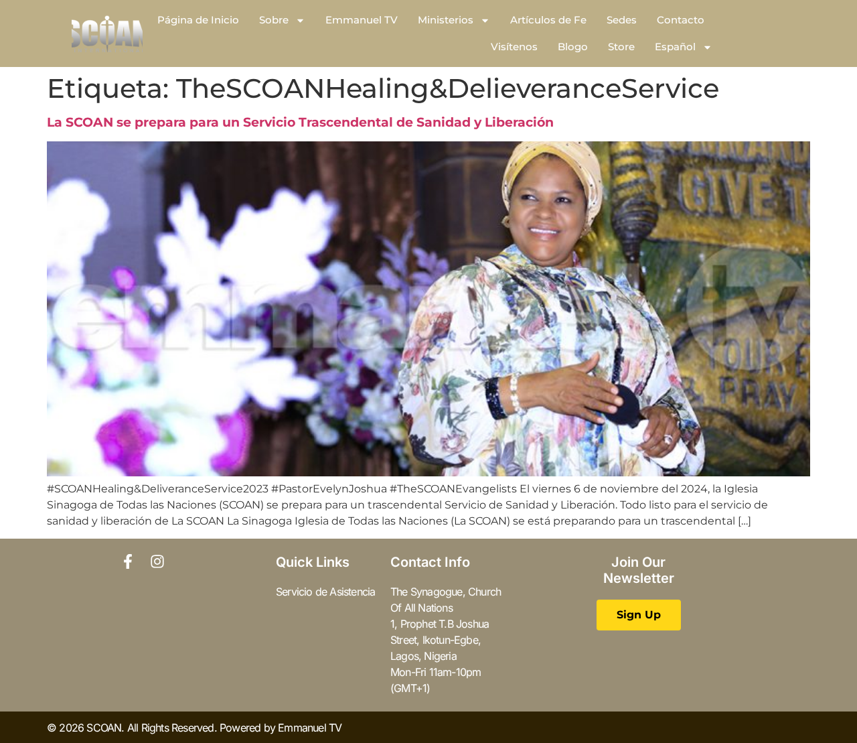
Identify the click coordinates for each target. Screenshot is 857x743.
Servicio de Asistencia (325, 591)
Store (621, 46)
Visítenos (514, 46)
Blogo (573, 46)
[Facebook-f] (128, 561)
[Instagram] (157, 561)
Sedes (622, 19)
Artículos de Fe (548, 19)
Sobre (274, 19)
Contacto (680, 19)
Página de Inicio (198, 19)
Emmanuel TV (361, 19)
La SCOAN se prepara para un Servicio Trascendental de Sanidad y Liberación (300, 122)
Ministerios (445, 19)
